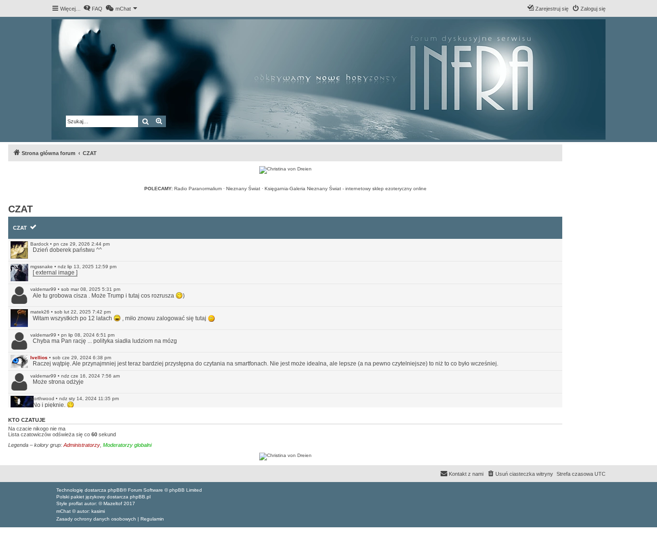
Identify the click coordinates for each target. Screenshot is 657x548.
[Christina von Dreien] (285, 170)
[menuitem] (92, 8)
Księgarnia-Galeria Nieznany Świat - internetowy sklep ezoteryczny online (346, 188)
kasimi (98, 511)
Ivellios (39, 357)
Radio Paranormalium (198, 188)
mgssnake (41, 266)
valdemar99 (43, 289)
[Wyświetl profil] (19, 250)
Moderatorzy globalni (127, 445)
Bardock (39, 244)
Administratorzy (81, 445)
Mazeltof (112, 503)
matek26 (40, 311)
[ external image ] (55, 272)
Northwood (42, 398)
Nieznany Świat (243, 188)
